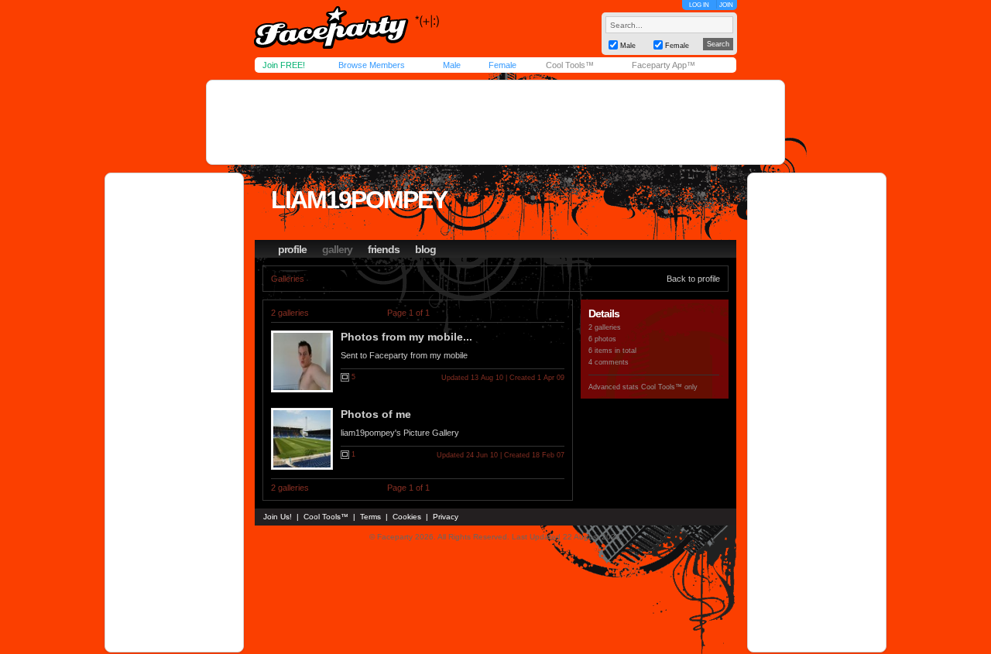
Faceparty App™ (663, 65)
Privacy (445, 516)
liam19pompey (359, 200)
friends (383, 249)
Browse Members (371, 65)
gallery (337, 249)
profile (292, 249)
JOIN (726, 5)
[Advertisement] (495, 122)
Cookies (407, 516)
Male (452, 65)
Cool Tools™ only (669, 387)
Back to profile (693, 278)
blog (425, 249)
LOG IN (699, 5)
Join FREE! (283, 65)
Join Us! (277, 516)
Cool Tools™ (570, 65)
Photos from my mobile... (406, 336)
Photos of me (376, 414)
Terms (370, 516)
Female (502, 65)
